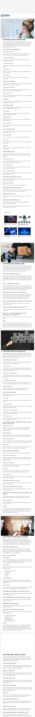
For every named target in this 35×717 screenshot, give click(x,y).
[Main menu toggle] (33, 16)
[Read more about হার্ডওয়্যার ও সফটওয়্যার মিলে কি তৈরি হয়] (10, 219)
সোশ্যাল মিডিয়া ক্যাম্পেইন (6, 549)
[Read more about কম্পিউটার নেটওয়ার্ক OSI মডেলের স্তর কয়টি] (24, 231)
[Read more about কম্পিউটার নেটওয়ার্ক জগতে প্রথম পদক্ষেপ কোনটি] (10, 231)
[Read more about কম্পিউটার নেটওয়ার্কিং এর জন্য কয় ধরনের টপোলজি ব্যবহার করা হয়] (24, 219)
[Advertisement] (17, 6)
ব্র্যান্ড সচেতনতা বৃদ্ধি (13, 55)
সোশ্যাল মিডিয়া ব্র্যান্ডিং (6, 508)
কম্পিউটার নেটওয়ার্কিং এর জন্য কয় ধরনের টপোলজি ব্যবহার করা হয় (23, 225)
